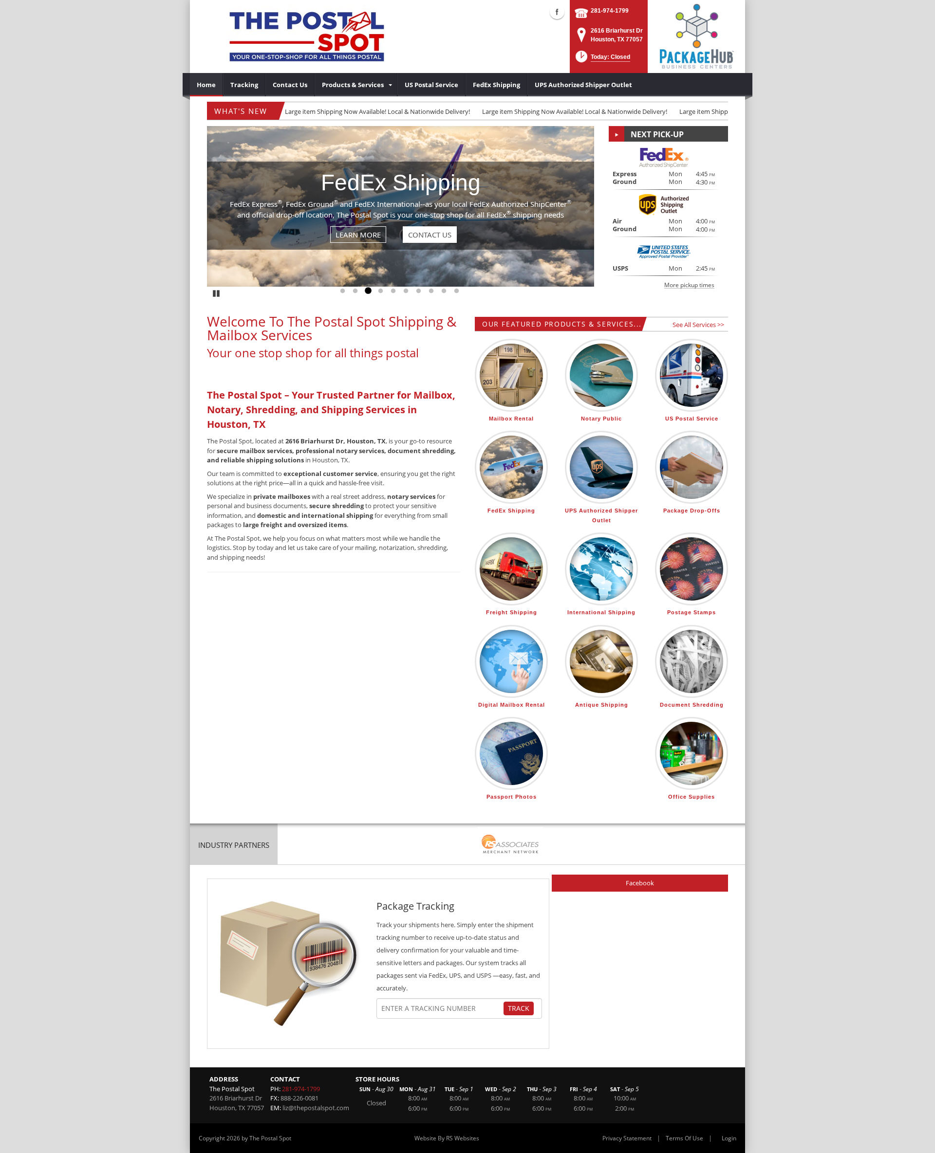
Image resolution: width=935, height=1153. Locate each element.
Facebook (640, 882)
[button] (602, 59)
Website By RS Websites (446, 1138)
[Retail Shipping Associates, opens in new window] (510, 845)
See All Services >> (698, 324)
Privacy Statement (627, 1138)
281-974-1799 (610, 10)
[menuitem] (206, 84)
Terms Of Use (684, 1138)
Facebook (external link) (557, 11)
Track (518, 1008)
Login (729, 1138)
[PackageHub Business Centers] (696, 35)
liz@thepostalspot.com (315, 1107)
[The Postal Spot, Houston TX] (306, 36)
